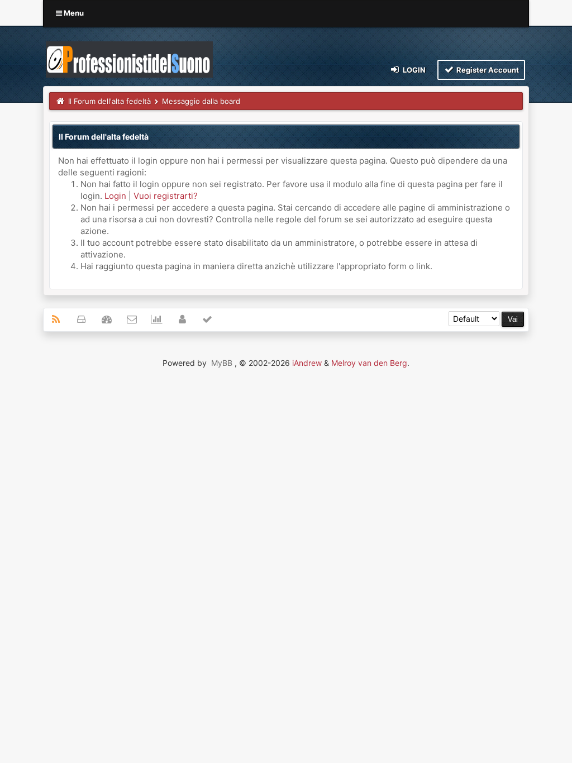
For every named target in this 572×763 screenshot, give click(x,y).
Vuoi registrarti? (166, 195)
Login (413, 69)
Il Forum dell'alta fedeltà (109, 101)
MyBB (221, 363)
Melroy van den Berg (369, 363)
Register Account (487, 69)
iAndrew (307, 363)
